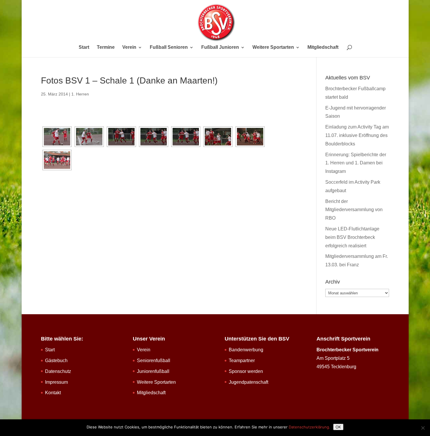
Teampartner (242, 360)
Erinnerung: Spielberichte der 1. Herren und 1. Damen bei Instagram (355, 163)
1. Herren (80, 94)
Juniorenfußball (153, 371)
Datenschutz (58, 371)
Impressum (56, 382)
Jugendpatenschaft (248, 382)
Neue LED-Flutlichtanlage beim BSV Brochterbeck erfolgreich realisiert (352, 237)
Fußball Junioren (220, 47)
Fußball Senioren (169, 47)
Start (84, 47)
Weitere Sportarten (273, 47)
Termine (106, 47)
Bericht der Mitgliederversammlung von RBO (354, 210)
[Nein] (423, 428)
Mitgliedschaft (322, 47)
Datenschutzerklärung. (309, 427)
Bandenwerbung (246, 349)
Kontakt (53, 392)
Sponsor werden (246, 371)
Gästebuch (56, 360)
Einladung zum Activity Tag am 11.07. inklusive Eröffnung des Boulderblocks (357, 135)
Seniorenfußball (153, 360)
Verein (129, 47)
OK (338, 427)
